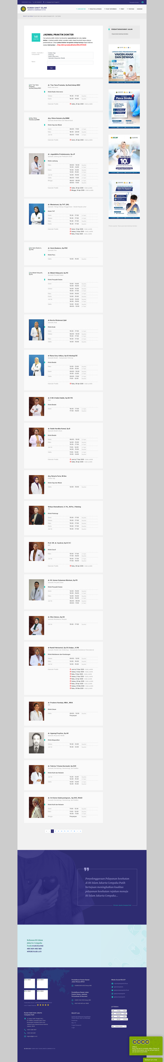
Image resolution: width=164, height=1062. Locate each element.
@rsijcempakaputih (119, 993)
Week (118, 1016)
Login (73, 1027)
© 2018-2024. (27, 1048)
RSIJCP (25, 16)
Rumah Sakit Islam (37, 8)
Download (74, 1020)
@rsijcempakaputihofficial (121, 990)
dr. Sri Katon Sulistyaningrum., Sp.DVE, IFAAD (65, 798)
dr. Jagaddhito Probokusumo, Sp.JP (61, 154)
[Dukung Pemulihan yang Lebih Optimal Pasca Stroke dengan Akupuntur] (124, 128)
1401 (124, 1010)
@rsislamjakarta (118, 987)
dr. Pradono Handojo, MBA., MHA (60, 703)
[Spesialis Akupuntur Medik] (70, 58)
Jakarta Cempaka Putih (36, 10)
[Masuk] (142, 2)
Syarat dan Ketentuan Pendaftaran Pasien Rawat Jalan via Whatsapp (81, 1017)
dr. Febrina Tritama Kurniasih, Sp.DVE (62, 766)
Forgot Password (76, 1025)
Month (118, 1019)
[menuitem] (81, 9)
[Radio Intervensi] (70, 56)
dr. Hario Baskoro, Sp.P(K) (57, 248)
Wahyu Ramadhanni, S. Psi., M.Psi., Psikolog (64, 507)
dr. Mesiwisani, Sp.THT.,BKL (58, 204)
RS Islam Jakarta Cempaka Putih (122, 905)
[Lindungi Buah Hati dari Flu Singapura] (124, 218)
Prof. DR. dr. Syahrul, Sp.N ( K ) (59, 543)
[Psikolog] (70, 55)
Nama (33, 61)
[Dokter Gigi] (70, 53)
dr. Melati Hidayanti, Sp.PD (58, 273)
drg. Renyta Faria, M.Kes (57, 476)
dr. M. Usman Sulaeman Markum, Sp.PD (63, 580)
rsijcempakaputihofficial (121, 983)
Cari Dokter (30, 16)
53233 (125, 1019)
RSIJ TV (74, 1023)
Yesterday (118, 1013)
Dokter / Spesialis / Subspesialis (38, 53)
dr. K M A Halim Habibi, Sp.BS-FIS (60, 398)
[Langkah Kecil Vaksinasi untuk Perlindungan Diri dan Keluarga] (124, 83)
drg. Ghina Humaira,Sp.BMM (58, 118)
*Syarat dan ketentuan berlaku (119, 34)
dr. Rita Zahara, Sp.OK (56, 617)
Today (118, 1010)
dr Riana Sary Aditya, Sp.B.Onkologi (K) (62, 356)
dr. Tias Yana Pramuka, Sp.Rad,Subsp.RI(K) (64, 85)
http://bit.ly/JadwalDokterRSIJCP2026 (71, 45)
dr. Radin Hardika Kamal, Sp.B (59, 429)
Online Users (119, 1026)
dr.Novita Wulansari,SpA (57, 320)
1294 (124, 1013)
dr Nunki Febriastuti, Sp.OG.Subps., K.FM (63, 648)
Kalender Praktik (53, 104)
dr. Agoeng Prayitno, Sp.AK (58, 733)
